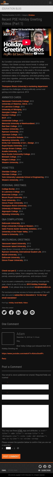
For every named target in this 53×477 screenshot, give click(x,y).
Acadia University (9, 151)
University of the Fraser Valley (15, 231)
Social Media (18, 303)
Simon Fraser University (12, 203)
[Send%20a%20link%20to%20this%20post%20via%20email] (32, 312)
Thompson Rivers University (14, 205)
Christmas (31, 15)
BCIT (4, 117)
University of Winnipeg (11, 109)
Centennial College (10, 120)
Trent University (9, 200)
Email (4, 393)
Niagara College (9, 159)
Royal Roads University (12, 145)
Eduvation (11, 3)
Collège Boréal (8, 189)
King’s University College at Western (17, 226)
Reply (4, 358)
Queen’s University (10, 234)
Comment (6, 403)
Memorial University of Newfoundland (18, 123)
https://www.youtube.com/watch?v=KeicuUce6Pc (23, 353)
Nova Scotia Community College (16, 154)
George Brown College (12, 148)
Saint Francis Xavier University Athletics (19, 228)
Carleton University (10, 129)
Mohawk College (9, 156)
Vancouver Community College (15, 101)
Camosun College (9, 134)
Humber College (9, 115)
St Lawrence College (11, 106)
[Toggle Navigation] (50, 2)
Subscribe (46, 470)
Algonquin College (10, 211)
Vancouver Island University (14, 243)
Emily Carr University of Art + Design (18, 142)
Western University (10, 162)
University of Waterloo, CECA (14, 103)
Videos (25, 303)
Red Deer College (9, 126)
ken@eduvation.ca (43, 287)
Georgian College (9, 112)
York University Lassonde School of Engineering (23, 177)
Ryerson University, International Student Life (21, 251)
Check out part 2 (9, 270)
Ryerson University (10, 131)
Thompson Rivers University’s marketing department (25, 86)
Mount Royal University (12, 197)
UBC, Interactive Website (12, 137)
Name (4, 382)
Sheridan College (9, 171)
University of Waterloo (11, 208)
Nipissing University (10, 140)
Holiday (11, 303)
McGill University (9, 254)
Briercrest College (10, 194)
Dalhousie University (11, 223)
